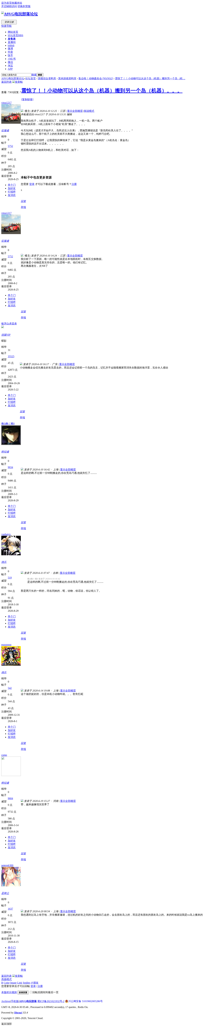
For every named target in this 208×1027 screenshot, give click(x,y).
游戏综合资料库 (47, 78)
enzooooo (6, 644)
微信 (10, 62)
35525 (11, 356)
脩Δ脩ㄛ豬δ (8, 423)
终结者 (5, 451)
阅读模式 (89, 111)
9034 (10, 467)
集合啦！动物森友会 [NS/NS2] (95, 78)
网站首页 (13, 32)
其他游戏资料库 (67, 78)
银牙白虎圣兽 (9, 323)
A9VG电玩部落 (28, 1001)
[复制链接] (27, 99)
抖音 (10, 52)
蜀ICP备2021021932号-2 (50, 1001)
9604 (10, 798)
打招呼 (12, 191)
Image (13, 982)
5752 (10, 146)
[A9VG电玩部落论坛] (19, 14)
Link (19, 982)
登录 (31, 184)
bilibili (11, 45)
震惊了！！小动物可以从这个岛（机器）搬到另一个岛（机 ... (150, 78)
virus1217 (6, 102)
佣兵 (3, 562)
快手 (10, 55)
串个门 (12, 185)
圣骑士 (5, 893)
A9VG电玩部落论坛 (12, 78)
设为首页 (6, 2)
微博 (10, 48)
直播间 (12, 42)
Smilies (26, 982)
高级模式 (6, 979)
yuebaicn (6, 534)
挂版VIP (6, 334)
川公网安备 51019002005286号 (85, 1001)
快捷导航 (6, 26)
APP (10, 68)
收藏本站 (17, 2)
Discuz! (18, 1012)
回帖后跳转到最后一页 (45, 992)
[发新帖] (17, 81)
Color (7, 982)
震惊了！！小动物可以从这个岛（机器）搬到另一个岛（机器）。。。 (101, 90)
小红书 (12, 58)
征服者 (5, 130)
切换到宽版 (24, 6)
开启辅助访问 (9, 6)
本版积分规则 (9, 992)
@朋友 (35, 982)
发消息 (12, 195)
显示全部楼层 (75, 111)
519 (10, 577)
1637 (10, 908)
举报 (23, 207)
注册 (74, 184)
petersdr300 (7, 865)
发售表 (12, 38)
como (4, 755)
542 (10, 688)
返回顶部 (6, 1023)
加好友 (12, 188)
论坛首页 (15, 35)
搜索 (34, 74)
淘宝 (10, 65)
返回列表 (6, 81)
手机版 (15, 1001)
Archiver (5, 1001)
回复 (23, 201)
